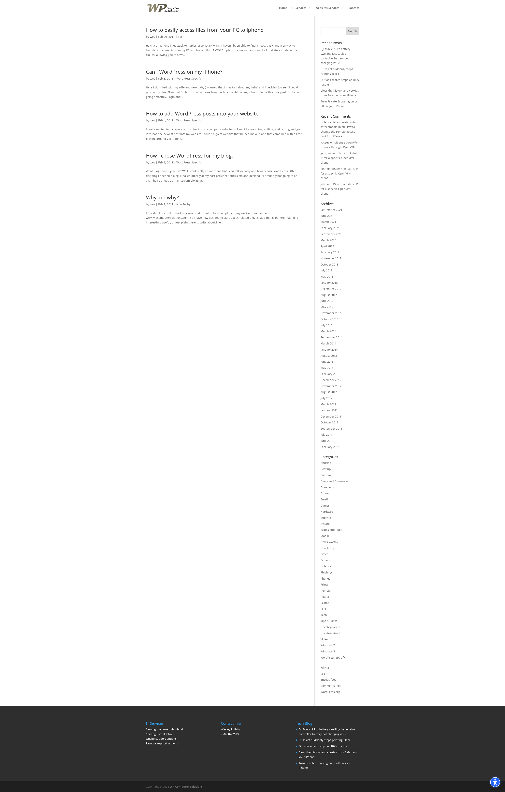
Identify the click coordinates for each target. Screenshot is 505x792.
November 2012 (331, 386)
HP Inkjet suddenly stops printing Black (324, 740)
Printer (325, 584)
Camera (326, 475)
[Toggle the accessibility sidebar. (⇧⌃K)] (495, 782)
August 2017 (329, 295)
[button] (352, 31)
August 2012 (329, 392)
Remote (326, 590)
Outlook (326, 560)
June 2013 (327, 361)
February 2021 (330, 228)
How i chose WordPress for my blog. (189, 155)
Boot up (326, 469)
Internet (326, 518)
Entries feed (329, 679)
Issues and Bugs (331, 530)
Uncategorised (330, 627)
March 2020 (328, 240)
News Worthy (329, 542)
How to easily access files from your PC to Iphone (205, 29)
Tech (181, 36)
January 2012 (329, 410)
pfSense (326, 566)
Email (324, 499)
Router (325, 597)
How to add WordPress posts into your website (202, 113)
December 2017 (331, 289)
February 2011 (330, 447)
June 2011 (327, 441)
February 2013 (330, 374)
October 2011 (329, 422)
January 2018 (329, 282)
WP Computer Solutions (186, 786)
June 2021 (327, 216)
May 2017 (327, 307)
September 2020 (331, 234)
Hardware (327, 511)
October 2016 (329, 319)
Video (324, 639)
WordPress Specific (188, 78)
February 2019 (330, 252)
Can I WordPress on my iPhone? (184, 71)
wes (152, 36)
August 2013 (329, 356)
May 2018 (327, 276)
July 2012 (326, 398)
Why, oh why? (162, 197)
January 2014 (329, 349)
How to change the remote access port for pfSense (338, 131)
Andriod (326, 463)
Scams (325, 603)
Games (325, 505)
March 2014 (328, 343)
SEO (323, 609)
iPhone (325, 523)
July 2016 (326, 325)
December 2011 (331, 416)
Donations (327, 487)
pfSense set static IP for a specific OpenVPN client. (340, 157)
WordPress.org (330, 692)
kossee (325, 142)
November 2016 (331, 313)
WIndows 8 (328, 651)
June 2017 (327, 301)
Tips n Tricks (329, 621)
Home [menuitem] (283, 8)
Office (324, 554)
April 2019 (327, 246)
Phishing (326, 572)
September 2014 (331, 337)
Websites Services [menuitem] (327, 8)
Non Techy (183, 204)
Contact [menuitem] (353, 8)
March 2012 (328, 404)
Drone (325, 493)
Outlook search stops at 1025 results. (323, 746)
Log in (324, 674)
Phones (325, 578)
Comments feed (331, 686)
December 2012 (331, 380)
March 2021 (328, 222)
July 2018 (326, 270)
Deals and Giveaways (334, 481)
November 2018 (331, 258)
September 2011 (331, 428)
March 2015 (328, 331)
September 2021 (331, 210)
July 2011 (326, 434)
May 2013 (327, 368)
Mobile (325, 536)
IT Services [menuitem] (299, 8)
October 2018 (329, 264)
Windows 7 (328, 645)
